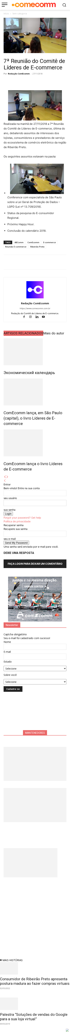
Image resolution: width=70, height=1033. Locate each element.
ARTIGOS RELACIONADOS (23, 333)
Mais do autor (53, 333)
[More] (48, 81)
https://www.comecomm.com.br (35, 308)
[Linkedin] (32, 81)
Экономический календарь (29, 372)
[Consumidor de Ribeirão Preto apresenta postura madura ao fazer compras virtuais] (35, 968)
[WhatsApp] (23, 81)
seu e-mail (10, 538)
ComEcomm (33, 242)
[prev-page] (5, 476)
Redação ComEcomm (19, 73)
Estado (8, 661)
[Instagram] (32, 317)
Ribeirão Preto (37, 246)
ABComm (19, 242)
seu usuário (10, 498)
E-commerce (49, 242)
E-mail (7, 651)
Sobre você (10, 675)
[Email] (40, 81)
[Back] (5, 480)
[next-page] (7, 476)
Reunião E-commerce (15, 246)
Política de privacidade (17, 521)
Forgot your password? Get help (22, 517)
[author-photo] (35, 298)
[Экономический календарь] (35, 351)
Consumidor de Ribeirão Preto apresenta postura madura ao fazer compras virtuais (34, 981)
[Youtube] (45, 317)
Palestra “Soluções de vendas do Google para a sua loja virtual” (33, 1016)
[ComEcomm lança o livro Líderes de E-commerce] (35, 442)
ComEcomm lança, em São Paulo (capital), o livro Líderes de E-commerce (33, 418)
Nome (7, 642)
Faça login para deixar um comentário (35, 563)
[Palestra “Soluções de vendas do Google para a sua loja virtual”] (35, 1003)
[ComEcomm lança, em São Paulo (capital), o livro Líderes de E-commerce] (35, 392)
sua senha (9, 509)
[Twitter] (15, 81)
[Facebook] (7, 81)
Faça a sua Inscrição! (45, 10)
